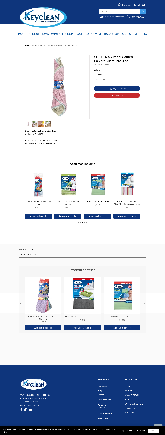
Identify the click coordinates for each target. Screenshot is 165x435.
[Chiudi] (161, 430)
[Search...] (143, 11)
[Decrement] (96, 79)
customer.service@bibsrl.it (115, 17)
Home (28, 45)
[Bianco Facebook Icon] (21, 410)
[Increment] (104, 79)
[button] (143, 4)
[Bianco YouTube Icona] (30, 410)
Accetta (154, 430)
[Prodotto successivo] (144, 184)
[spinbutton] (100, 79)
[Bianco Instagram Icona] (26, 410)
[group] (82, 195)
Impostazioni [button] (126, 430)
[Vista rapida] (38, 184)
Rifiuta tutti (140, 430)
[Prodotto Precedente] (20, 184)
